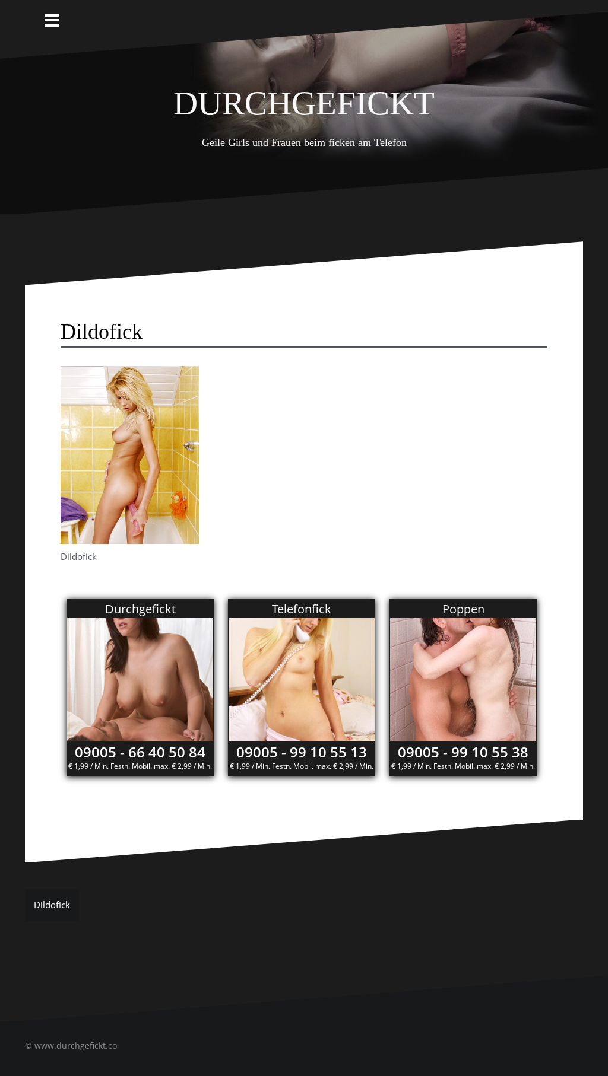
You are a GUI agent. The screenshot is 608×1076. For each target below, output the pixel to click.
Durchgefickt (304, 98)
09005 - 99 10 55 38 (463, 752)
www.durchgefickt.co (75, 1045)
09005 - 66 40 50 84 (140, 752)
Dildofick (52, 905)
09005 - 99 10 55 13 (301, 752)
